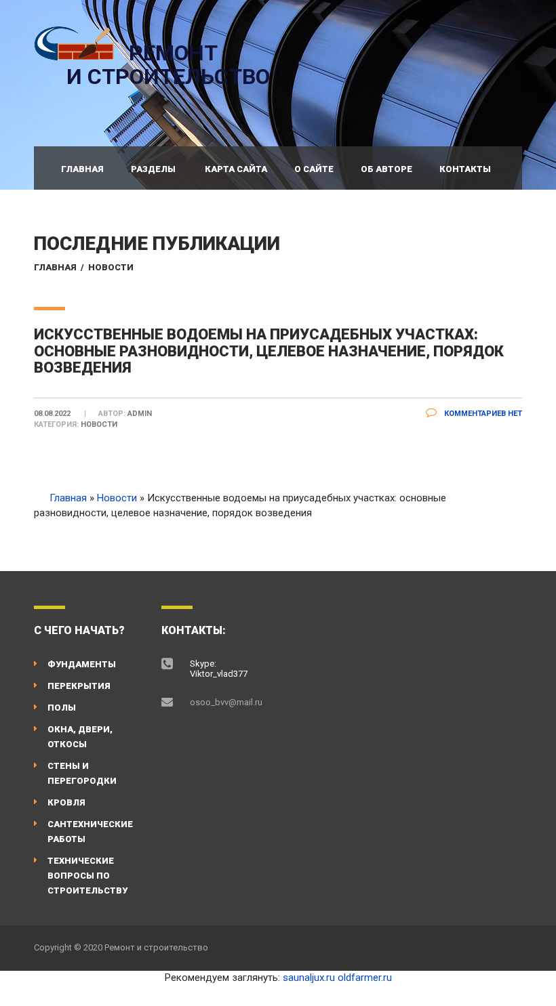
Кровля (66, 802)
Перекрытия (79, 686)
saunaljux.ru (309, 977)
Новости (111, 267)
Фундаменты (81, 664)
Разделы (153, 169)
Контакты (465, 169)
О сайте (314, 169)
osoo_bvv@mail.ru (226, 702)
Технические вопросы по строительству (87, 876)
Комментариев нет (482, 413)
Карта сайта (236, 169)
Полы (61, 708)
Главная (82, 169)
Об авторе (386, 169)
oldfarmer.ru (365, 977)
